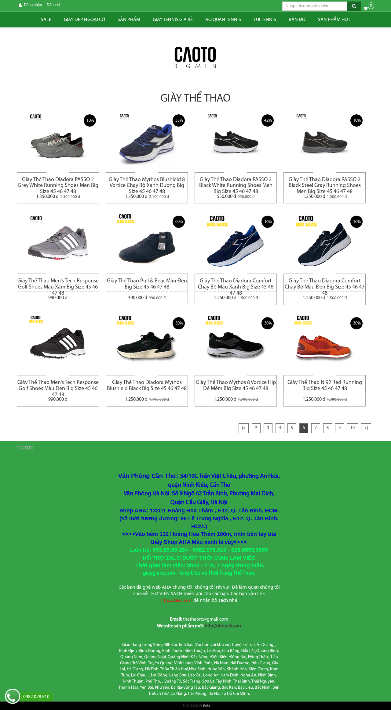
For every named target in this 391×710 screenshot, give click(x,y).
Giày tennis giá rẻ (173, 19)
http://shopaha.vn (223, 626)
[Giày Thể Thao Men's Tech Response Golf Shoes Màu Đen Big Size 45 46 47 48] (58, 344)
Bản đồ (297, 19)
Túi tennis (265, 19)
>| (366, 428)
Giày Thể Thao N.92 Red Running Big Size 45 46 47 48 (324, 386)
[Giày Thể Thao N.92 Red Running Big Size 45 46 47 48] (324, 344)
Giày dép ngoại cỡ (84, 19)
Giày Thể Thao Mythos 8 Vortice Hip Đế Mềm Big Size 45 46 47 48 (236, 386)
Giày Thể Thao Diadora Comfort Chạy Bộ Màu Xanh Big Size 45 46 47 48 (235, 284)
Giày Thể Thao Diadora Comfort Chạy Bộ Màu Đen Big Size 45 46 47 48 (324, 284)
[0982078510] (12, 697)
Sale (46, 19)
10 (352, 428)
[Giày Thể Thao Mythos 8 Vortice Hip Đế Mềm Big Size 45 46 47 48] (236, 344)
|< (243, 428)
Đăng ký (53, 5)
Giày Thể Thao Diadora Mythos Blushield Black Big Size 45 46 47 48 (147, 386)
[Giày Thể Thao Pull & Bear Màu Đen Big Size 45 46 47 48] (147, 243)
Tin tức (25, 448)
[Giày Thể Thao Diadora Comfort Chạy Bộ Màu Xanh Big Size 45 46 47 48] (236, 243)
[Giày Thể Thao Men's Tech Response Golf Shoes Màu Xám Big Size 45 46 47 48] (58, 243)
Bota (206, 706)
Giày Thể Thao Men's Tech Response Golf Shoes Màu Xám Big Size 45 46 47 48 (58, 284)
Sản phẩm (129, 19)
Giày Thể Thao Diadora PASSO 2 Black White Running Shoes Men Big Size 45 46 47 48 (235, 183)
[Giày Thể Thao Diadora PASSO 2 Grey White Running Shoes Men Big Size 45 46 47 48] (58, 141)
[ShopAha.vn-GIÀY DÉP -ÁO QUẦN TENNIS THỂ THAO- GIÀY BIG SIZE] (195, 58)
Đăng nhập (33, 5)
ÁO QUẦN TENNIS (223, 19)
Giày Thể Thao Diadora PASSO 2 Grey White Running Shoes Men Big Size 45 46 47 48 (58, 183)
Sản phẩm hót (334, 19)
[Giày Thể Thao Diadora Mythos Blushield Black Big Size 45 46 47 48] (147, 344)
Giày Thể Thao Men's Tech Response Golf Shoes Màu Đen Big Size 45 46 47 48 (58, 386)
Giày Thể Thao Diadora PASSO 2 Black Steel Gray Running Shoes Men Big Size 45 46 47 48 (325, 183)
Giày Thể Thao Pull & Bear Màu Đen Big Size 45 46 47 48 (147, 284)
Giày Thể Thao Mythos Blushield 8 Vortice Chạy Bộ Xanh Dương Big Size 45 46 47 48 (147, 183)
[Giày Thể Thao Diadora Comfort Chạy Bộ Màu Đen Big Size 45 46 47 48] (324, 243)
